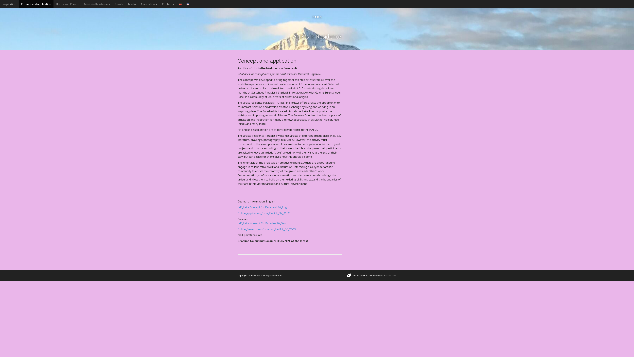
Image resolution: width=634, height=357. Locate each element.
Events (119, 4)
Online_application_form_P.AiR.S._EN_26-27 (264, 213)
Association (148, 4)
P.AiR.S (317, 17)
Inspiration (9, 4)
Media (132, 4)
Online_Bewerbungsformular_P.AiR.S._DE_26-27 (267, 229)
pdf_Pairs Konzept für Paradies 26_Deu (262, 223)
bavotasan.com (388, 275)
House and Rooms (67, 4)
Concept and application (36, 4)
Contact (167, 4)
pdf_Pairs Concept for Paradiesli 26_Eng (262, 207)
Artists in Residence (96, 4)
